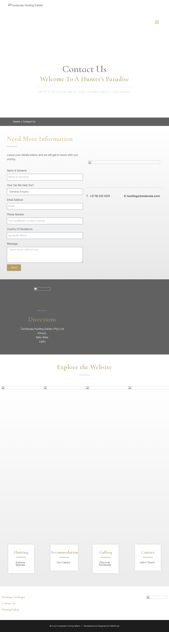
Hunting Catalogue (13, 597)
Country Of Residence (20, 229)
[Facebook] (156, 607)
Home (16, 121)
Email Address (15, 199)
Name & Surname (17, 170)
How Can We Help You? (20, 185)
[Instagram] (164, 607)
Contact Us (84, 69)
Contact (148, 552)
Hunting (21, 552)
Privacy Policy (10, 609)
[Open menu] (157, 22)
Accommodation (64, 552)
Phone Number (15, 214)
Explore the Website (84, 367)
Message (12, 243)
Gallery (105, 552)
